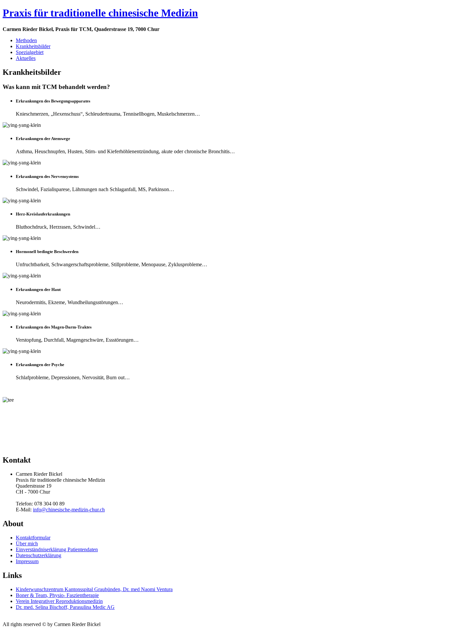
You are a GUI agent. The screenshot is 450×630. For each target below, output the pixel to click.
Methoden (26, 40)
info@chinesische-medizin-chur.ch (69, 509)
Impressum (27, 561)
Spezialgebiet (29, 52)
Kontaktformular (33, 537)
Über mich (27, 543)
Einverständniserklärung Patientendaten (57, 549)
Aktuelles (26, 58)
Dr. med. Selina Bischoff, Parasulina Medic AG (65, 607)
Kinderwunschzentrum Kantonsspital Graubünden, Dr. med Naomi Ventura (94, 589)
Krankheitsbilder (33, 46)
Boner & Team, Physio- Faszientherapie (57, 595)
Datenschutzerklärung (38, 555)
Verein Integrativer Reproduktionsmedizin (59, 601)
